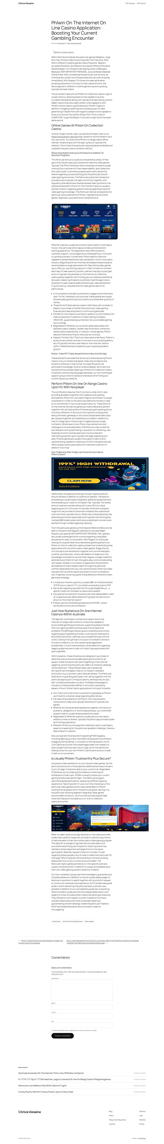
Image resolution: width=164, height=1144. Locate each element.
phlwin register (89, 921)
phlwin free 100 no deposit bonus (72, 921)
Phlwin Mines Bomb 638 (74, 43)
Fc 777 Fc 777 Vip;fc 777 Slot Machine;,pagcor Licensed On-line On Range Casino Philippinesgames (64, 1079)
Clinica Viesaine (26, 3)
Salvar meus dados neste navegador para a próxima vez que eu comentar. (75, 1030)
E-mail (53, 1012)
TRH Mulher (141, 3)
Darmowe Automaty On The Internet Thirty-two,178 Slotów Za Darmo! (51, 1073)
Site (52, 1021)
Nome (53, 1003)
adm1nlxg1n (61, 43)
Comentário (55, 978)
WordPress (142, 1138)
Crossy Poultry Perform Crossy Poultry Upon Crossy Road (45, 1092)
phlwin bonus (56, 921)
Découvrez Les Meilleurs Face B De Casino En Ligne (42, 1085)
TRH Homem (130, 3)
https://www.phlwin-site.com (64, 136)
